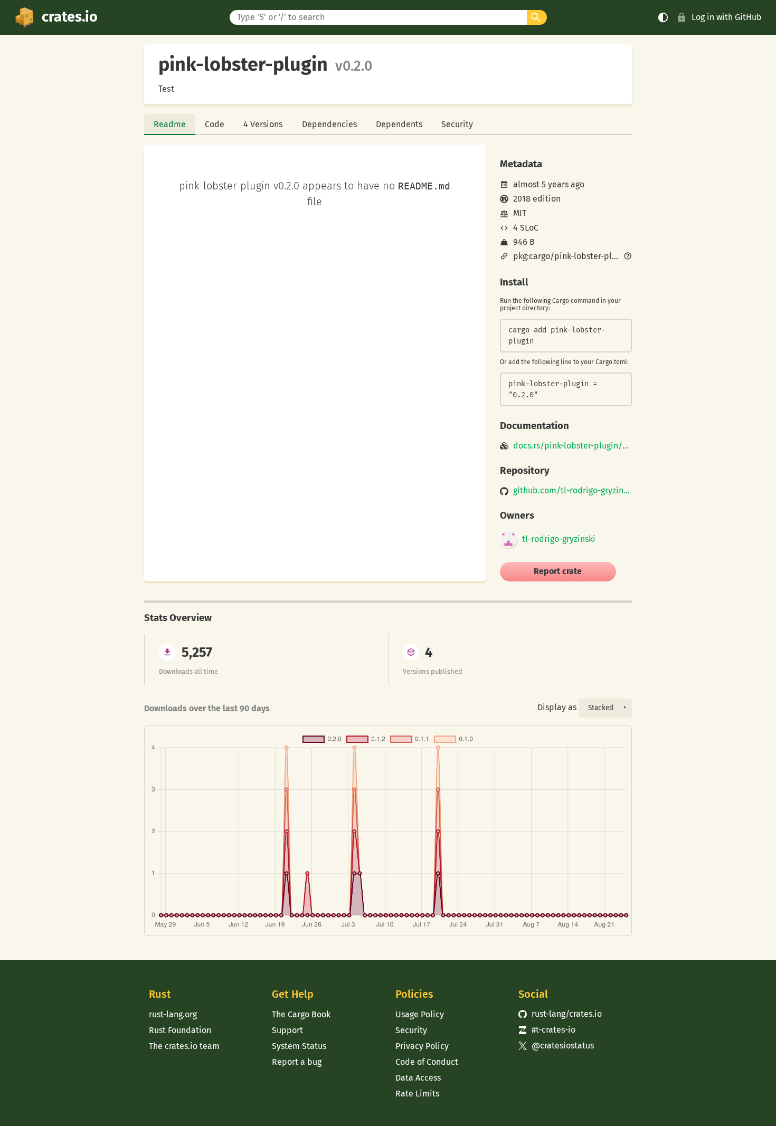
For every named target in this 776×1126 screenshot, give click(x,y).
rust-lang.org (173, 1014)
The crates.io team (184, 1046)
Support (287, 1030)
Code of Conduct (426, 1062)
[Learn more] (627, 257)
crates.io (70, 16)
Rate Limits (417, 1094)
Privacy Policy (422, 1046)
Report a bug (296, 1062)
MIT (519, 213)
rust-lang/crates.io (560, 1014)
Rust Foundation (180, 1030)
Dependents (399, 124)
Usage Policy (419, 1014)
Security (457, 124)
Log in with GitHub (727, 17)
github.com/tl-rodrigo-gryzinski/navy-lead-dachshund (572, 490)
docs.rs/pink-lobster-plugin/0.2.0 (572, 446)
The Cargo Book (301, 1014)
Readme (170, 124)
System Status (299, 1046)
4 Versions (262, 124)
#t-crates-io (546, 1030)
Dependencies (329, 124)
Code (214, 124)
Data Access (418, 1078)
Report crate (558, 571)
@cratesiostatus (556, 1046)
